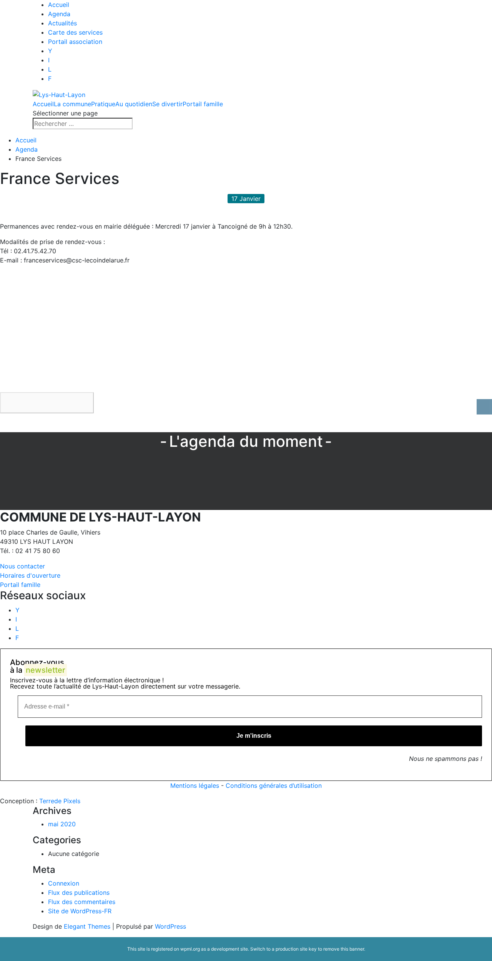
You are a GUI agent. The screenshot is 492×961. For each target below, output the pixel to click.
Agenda (59, 14)
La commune (72, 104)
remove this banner (343, 949)
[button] (47, 402)
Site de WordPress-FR (79, 911)
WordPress (170, 926)
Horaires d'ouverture (30, 575)
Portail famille (203, 104)
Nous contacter (22, 566)
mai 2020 (62, 824)
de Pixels (59, 801)
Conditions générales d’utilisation (274, 785)
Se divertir (167, 104)
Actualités (62, 23)
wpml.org (190, 949)
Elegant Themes (87, 926)
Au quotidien (133, 104)
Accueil (58, 4)
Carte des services (75, 32)
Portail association (75, 41)
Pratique (103, 104)
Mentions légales (194, 785)
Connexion (63, 883)
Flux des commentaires (81, 902)
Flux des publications (79, 892)
